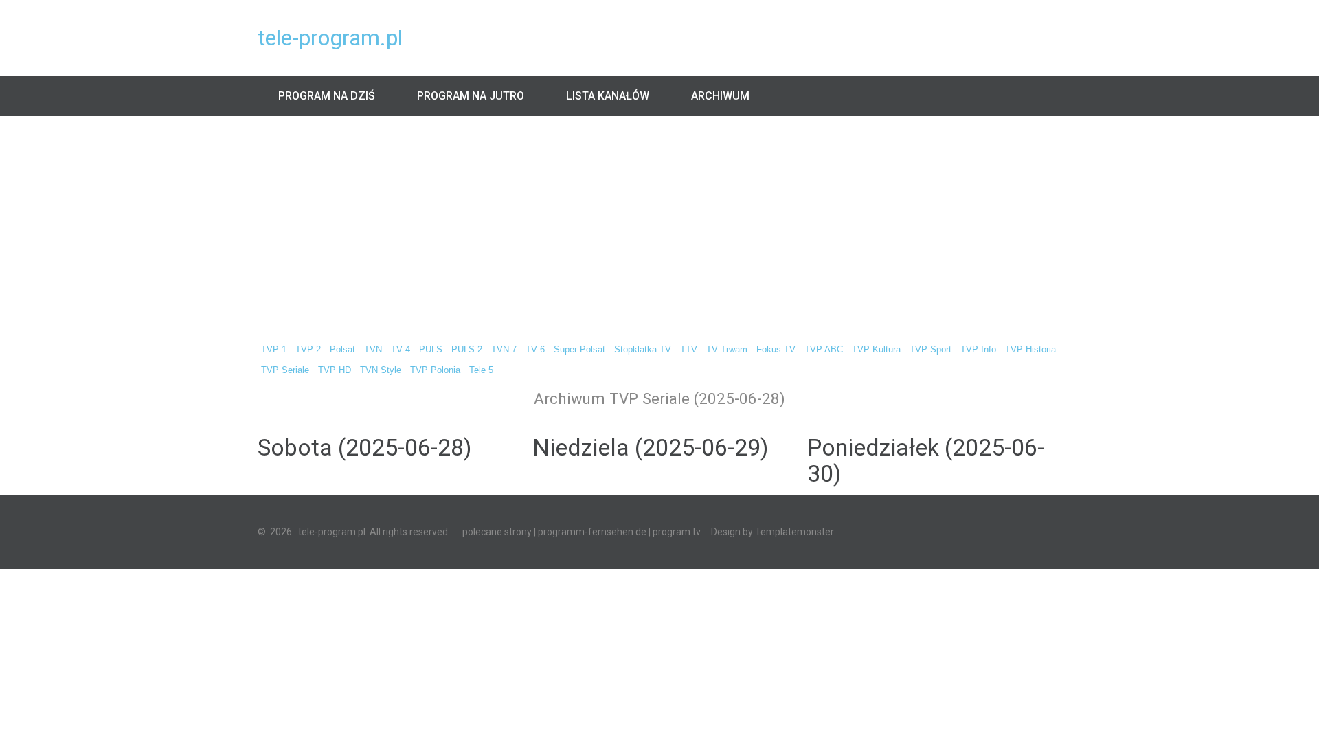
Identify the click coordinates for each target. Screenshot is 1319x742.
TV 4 (400, 350)
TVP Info (978, 350)
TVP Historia (1030, 350)
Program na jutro (470, 95)
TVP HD (334, 370)
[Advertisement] (659, 219)
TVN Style (380, 370)
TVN (373, 350)
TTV (688, 350)
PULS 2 (466, 350)
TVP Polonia (435, 370)
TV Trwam (726, 350)
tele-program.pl (330, 38)
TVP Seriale (285, 370)
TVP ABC (823, 350)
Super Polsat (579, 350)
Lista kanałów (607, 95)
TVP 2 (308, 350)
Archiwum (720, 95)
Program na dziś (326, 95)
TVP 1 (273, 350)
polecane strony (497, 531)
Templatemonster (794, 531)
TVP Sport (930, 350)
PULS (430, 350)
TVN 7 (504, 350)
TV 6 (535, 350)
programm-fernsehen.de (592, 531)
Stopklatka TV (642, 350)
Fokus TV (776, 350)
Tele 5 (481, 370)
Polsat (342, 350)
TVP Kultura (876, 350)
